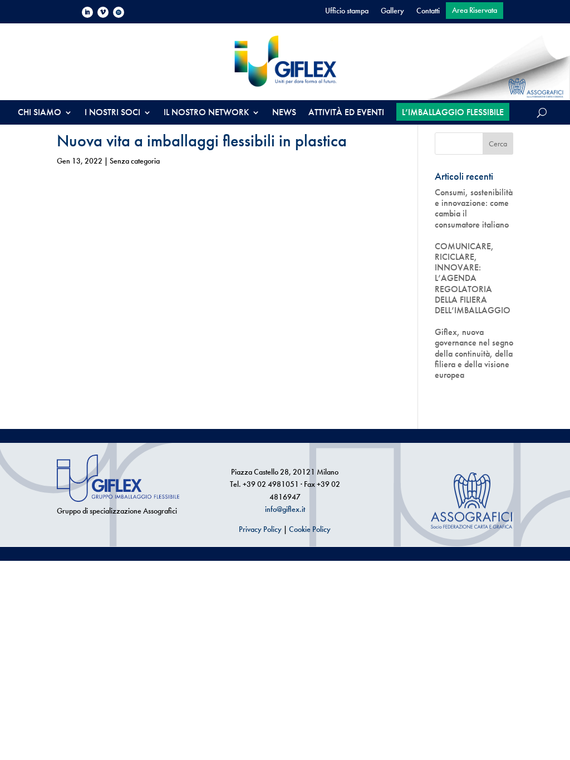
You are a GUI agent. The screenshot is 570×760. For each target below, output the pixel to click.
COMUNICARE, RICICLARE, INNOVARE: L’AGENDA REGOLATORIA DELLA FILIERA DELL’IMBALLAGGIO (472, 278)
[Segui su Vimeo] (103, 12)
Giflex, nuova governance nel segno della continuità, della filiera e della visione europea (474, 353)
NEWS (284, 113)
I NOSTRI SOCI (112, 113)
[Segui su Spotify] (118, 12)
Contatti (428, 11)
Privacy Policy (260, 529)
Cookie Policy (310, 529)
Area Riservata (474, 10)
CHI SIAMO (39, 113)
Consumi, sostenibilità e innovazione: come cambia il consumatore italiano (474, 208)
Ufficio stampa (346, 11)
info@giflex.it (285, 509)
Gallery (392, 11)
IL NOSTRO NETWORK (206, 113)
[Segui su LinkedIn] (87, 12)
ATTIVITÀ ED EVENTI (346, 113)
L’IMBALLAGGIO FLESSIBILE (453, 112)
